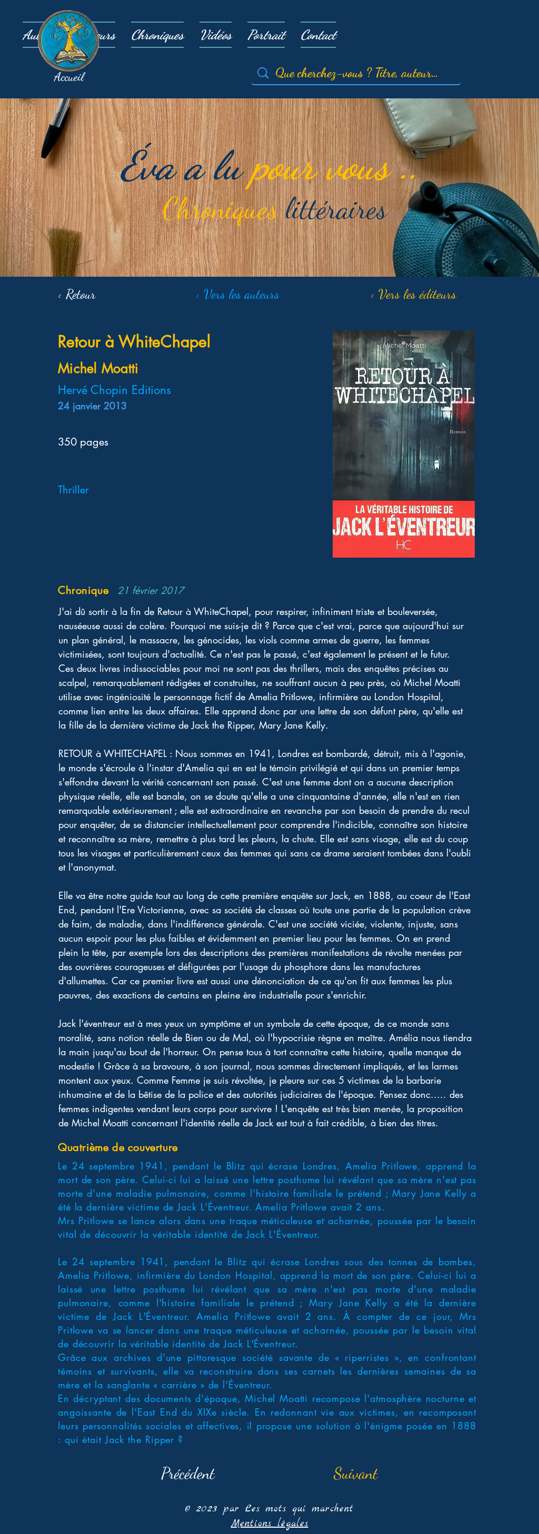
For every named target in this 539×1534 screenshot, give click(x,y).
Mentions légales (269, 1523)
